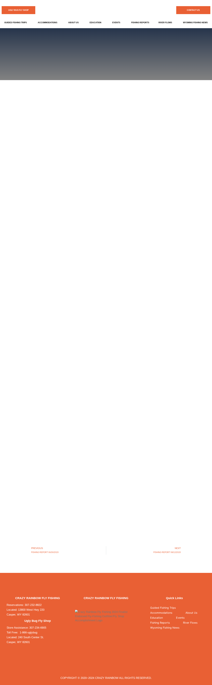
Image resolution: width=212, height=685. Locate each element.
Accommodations (47, 22)
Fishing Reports (140, 22)
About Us (73, 22)
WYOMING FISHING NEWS (195, 22)
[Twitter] (104, 605)
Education (95, 22)
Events (116, 22)
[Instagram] (108, 605)
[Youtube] (113, 605)
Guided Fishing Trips (15, 22)
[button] (16, 23)
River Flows (165, 22)
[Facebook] (99, 605)
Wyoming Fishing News (164, 627)
